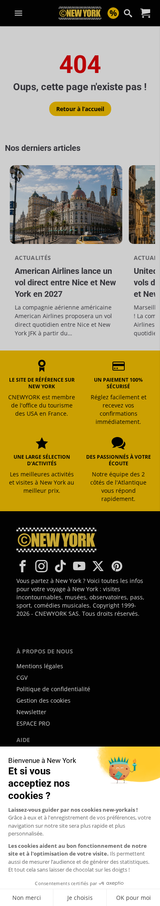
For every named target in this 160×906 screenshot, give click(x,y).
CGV (21, 677)
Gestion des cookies (43, 700)
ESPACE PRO (33, 723)
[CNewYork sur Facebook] (22, 566)
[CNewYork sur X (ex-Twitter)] (98, 566)
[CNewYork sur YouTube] (79, 566)
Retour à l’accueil (80, 109)
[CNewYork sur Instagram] (41, 566)
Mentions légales (39, 666)
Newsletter (31, 712)
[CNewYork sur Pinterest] (117, 566)
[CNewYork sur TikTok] (60, 566)
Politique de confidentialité (53, 689)
